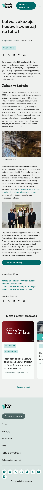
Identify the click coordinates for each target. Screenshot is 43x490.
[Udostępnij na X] (8, 55)
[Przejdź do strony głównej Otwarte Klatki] (6, 5)
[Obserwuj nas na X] (33, 471)
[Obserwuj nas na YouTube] (38, 471)
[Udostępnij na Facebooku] (3, 55)
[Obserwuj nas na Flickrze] (10, 471)
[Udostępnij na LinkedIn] (13, 55)
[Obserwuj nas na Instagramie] (15, 471)
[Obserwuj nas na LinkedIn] (4, 476)
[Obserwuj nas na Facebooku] (4, 471)
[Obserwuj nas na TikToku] (27, 471)
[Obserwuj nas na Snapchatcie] (21, 471)
